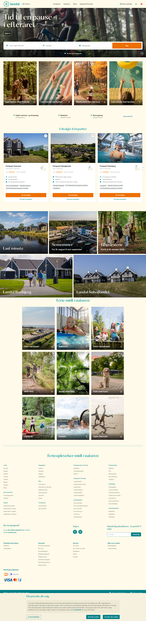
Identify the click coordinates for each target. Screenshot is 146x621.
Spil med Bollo (42, 508)
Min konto (41, 548)
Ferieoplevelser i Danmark (81, 465)
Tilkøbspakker (7, 548)
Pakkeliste (6, 545)
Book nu (7, 33)
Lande (5, 465)
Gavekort (75, 557)
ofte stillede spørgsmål (15, 530)
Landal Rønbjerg (78, 490)
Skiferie (5, 502)
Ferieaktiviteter (113, 465)
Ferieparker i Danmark (80, 478)
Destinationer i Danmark (45, 487)
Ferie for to (77, 514)
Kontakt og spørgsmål (44, 545)
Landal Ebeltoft (78, 481)
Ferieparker (56, 4)
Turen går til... (42, 484)
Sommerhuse (112, 498)
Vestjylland (112, 517)
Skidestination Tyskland (9, 514)
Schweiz (5, 476)
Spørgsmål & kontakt (86, 4)
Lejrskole (5, 498)
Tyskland (5, 485)
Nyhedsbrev (76, 551)
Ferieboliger (112, 484)
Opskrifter (41, 495)
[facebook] (75, 533)
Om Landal (76, 545)
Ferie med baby (78, 503)
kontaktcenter (11, 532)
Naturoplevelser (43, 492)
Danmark (5, 468)
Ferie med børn (78, 508)
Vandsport (111, 479)
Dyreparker (76, 468)
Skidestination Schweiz (9, 508)
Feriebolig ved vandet (114, 495)
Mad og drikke (112, 474)
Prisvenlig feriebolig (114, 492)
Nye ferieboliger (113, 503)
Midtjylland (112, 511)
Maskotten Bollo (43, 490)
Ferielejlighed (112, 487)
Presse (40, 498)
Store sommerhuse (114, 501)
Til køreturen (42, 502)
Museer (76, 474)
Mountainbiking (113, 476)
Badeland (111, 468)
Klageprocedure (42, 557)
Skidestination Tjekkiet (9, 511)
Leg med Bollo (42, 506)
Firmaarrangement (8, 495)
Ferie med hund (78, 511)
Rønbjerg (41, 471)
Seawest (41, 474)
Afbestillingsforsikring (44, 562)
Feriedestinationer (114, 508)
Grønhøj (41, 468)
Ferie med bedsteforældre (81, 506)
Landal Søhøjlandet (79, 495)
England (5, 471)
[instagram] (80, 533)
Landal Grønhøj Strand (80, 484)
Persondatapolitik (43, 551)
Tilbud (75, 4)
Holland (5, 474)
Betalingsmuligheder (43, 554)
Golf (110, 471)
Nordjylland (112, 514)
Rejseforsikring (42, 565)
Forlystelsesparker (79, 471)
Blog (40, 481)
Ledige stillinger (112, 548)
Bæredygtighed (112, 545)
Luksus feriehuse (113, 490)
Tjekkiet (5, 479)
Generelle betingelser (44, 559)
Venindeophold (78, 517)
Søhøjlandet (42, 476)
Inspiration (66, 4)
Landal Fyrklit (77, 487)
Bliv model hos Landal (79, 548)
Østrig (5, 487)
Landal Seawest (78, 492)
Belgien (5, 482)
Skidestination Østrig (9, 506)
